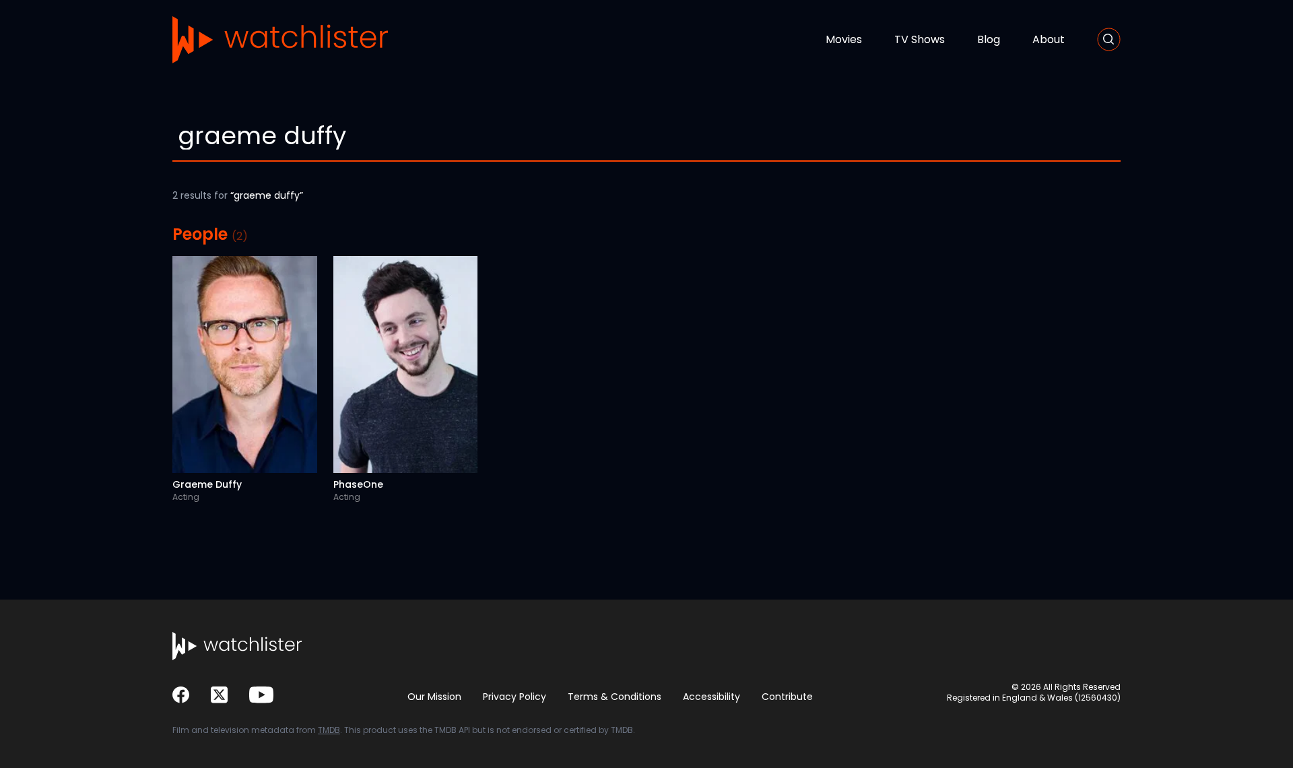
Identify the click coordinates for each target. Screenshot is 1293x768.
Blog (988, 39)
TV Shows (919, 39)
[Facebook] (180, 694)
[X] (219, 694)
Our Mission (434, 696)
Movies (844, 39)
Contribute (787, 696)
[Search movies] (1109, 39)
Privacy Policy (514, 696)
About (1048, 39)
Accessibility (711, 696)
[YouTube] (261, 694)
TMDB (329, 730)
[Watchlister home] (280, 39)
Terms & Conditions (614, 696)
